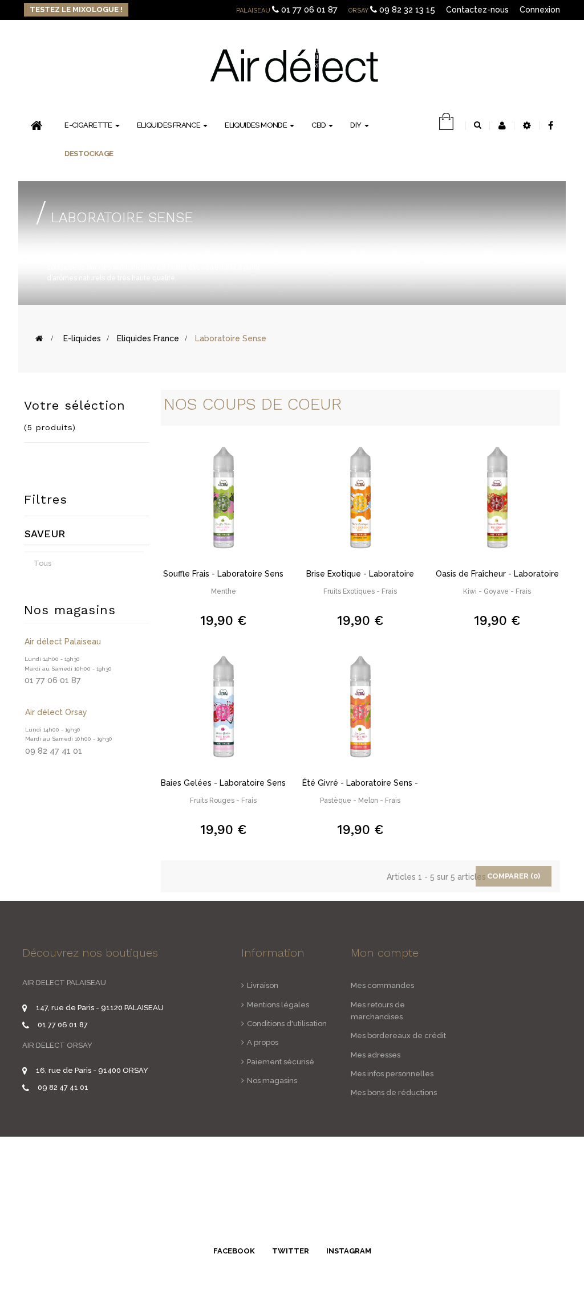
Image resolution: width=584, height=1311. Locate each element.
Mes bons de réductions (394, 1092)
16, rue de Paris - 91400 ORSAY (92, 1070)
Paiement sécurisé (280, 1061)
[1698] (497, 496)
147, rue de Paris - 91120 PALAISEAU (100, 1007)
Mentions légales (278, 1004)
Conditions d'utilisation (287, 1023)
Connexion (540, 9)
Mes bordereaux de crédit (398, 1035)
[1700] (223, 496)
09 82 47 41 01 (63, 1087)
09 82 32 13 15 (407, 10)
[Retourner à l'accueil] (39, 338)
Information (273, 952)
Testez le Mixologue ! (76, 9)
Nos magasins (272, 1080)
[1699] (360, 496)
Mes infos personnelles (392, 1073)
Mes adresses (375, 1055)
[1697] (223, 706)
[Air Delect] (293, 64)
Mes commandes (382, 985)
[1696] (360, 706)
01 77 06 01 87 (309, 10)
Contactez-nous (477, 9)
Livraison (262, 985)
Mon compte (385, 952)
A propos (262, 1042)
